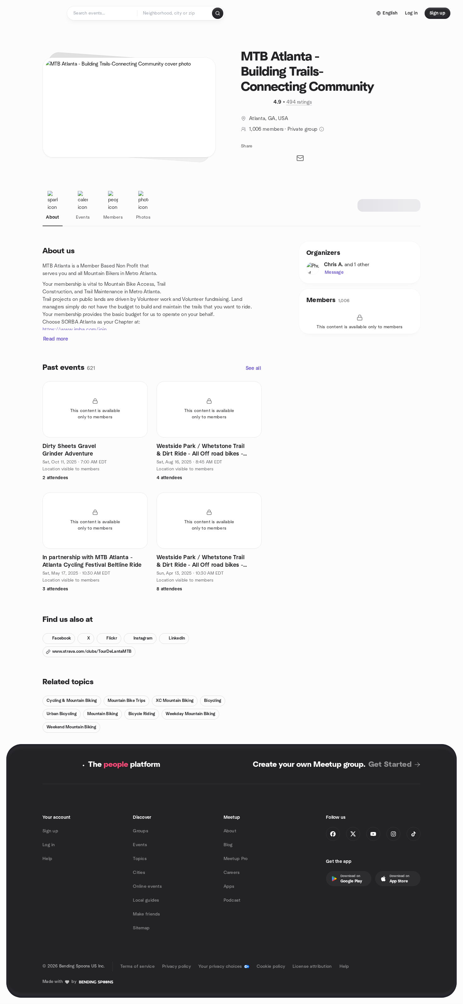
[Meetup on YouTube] (373, 834)
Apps (229, 886)
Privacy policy (176, 966)
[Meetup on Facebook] (333, 834)
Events (140, 845)
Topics (140, 859)
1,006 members (266, 129)
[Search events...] (217, 13)
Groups (140, 831)
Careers (232, 872)
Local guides (146, 900)
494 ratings (299, 102)
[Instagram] (393, 834)
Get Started (390, 764)
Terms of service (137, 966)
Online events (147, 886)
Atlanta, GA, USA (268, 118)
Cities (139, 872)
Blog (228, 845)
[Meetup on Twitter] (353, 834)
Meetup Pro (236, 859)
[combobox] (175, 13)
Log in (49, 845)
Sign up (50, 831)
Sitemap (141, 928)
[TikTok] (413, 834)
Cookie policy (271, 966)
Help (47, 859)
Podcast (232, 900)
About (230, 831)
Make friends (146, 914)
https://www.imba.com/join (74, 329)
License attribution (312, 966)
